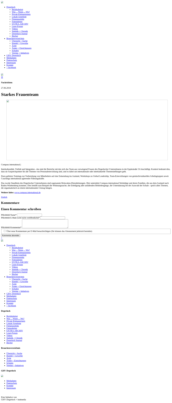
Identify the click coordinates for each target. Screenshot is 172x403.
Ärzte (14, 284)
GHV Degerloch (13, 293)
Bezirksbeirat (17, 248)
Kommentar (11, 227)
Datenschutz (11, 298)
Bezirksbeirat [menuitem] (17, 9)
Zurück (4, 197)
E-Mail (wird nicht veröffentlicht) (20, 218)
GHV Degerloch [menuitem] (13, 55)
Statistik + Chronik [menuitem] (20, 31)
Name (9, 215)
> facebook (11, 306)
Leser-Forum (17, 264)
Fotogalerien (17, 260)
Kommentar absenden (10, 235)
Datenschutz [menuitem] (11, 60)
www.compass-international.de (27, 192)
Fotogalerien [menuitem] (17, 21)
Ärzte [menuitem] (14, 46)
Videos (15, 267)
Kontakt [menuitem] (9, 65)
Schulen (15, 289)
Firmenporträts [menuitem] (18, 19)
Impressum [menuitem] (11, 63)
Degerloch (10, 245)
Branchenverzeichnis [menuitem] (15, 38)
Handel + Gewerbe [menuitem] (20, 43)
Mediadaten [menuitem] (11, 58)
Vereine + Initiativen (20, 291)
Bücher (15, 274)
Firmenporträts (18, 257)
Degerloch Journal (19, 272)
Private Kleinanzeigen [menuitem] (21, 14)
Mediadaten (11, 296)
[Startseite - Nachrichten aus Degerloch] (2, 2)
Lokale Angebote (19, 255)
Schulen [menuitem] (15, 50)
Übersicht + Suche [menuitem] (20, 41)
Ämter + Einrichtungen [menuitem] (21, 48)
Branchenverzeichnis (15, 277)
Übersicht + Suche (20, 279)
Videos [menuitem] (15, 29)
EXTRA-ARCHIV (20, 262)
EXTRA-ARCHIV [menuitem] (20, 24)
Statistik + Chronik (20, 269)
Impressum (11, 301)
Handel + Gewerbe (20, 281)
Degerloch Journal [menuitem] (19, 33)
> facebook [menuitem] (11, 67)
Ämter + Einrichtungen (21, 286)
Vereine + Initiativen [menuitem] (20, 53)
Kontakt (9, 303)
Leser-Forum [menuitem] (17, 26)
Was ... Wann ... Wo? (21, 250)
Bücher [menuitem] (15, 36)
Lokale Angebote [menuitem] (19, 17)
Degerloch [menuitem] (10, 7)
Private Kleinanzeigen (21, 252)
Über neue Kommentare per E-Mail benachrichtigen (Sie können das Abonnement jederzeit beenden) (49, 231)
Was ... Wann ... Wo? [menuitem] (21, 12)
